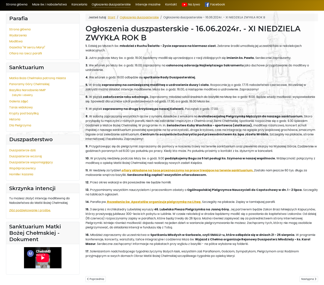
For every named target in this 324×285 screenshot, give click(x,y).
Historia (14, 119)
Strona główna (16, 4)
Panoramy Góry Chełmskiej (29, 84)
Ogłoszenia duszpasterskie (111, 4)
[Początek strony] (317, 278)
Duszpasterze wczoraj (25, 156)
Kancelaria (79, 4)
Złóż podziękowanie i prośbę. (30, 210)
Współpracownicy (22, 168)
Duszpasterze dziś (22, 150)
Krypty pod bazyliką (24, 113)
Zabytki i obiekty (22, 95)
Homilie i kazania (21, 174)
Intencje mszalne (147, 4)
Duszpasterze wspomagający (31, 162)
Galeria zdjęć (18, 101)
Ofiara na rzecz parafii (25, 53)
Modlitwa (15, 41)
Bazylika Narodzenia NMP (27, 90)
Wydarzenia (18, 35)
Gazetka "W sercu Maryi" (27, 47)
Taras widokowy (21, 107)
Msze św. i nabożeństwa (49, 4)
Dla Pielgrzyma (20, 125)
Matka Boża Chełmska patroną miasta (37, 78)
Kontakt (171, 4)
